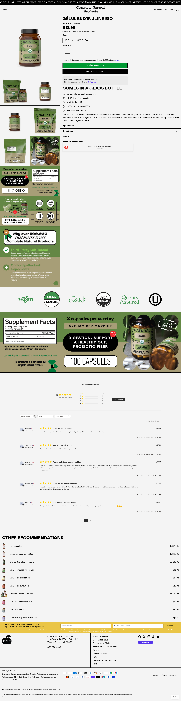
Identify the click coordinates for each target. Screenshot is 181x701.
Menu (4, 10)
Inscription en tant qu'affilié (105, 647)
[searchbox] (26, 416)
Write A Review (118, 399)
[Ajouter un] (72, 51)
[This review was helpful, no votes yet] (155, 438)
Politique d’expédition (49, 677)
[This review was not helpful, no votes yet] (159, 438)
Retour (96, 657)
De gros (96, 650)
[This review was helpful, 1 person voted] (155, 476)
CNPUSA (11, 671)
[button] (174, 9)
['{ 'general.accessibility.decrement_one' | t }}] (63, 51)
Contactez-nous (100, 640)
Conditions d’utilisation (31, 677)
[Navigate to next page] (99, 520)
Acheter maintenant (94, 72)
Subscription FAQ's (101, 643)
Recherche (98, 664)
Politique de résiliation (21, 680)
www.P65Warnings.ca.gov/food (123, 694)
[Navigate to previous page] (81, 520)
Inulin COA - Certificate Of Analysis (99, 146)
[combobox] (45, 416)
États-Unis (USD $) (169, 675)
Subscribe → (170, 626)
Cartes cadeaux (100, 654)
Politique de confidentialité (12, 677)
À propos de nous (101, 636)
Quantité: (67, 46)
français (154, 675)
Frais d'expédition (69, 31)
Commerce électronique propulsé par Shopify (19, 674)
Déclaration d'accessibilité (104, 660)
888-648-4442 (54, 647)
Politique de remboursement (47, 674)
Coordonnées (7, 680)
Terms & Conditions (108, 631)
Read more (44, 470)
